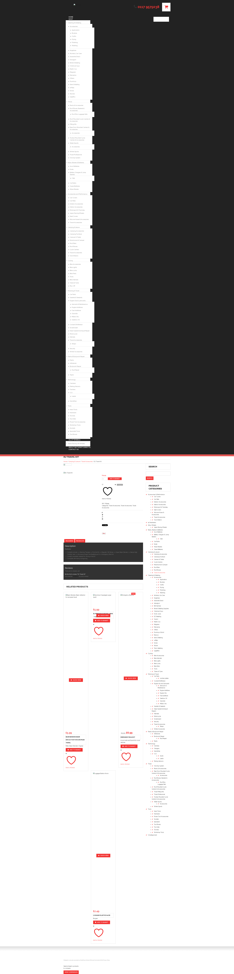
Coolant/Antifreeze (76, 324)
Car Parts (73, 294)
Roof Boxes (73, 246)
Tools (71, 276)
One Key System (159, 766)
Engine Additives (77, 307)
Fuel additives (164, 695)
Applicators (75, 30)
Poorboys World (159, 632)
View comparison (71, 972)
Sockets (72, 428)
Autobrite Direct (75, 56)
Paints (72, 360)
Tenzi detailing (158, 648)
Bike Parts (73, 273)
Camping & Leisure (74, 461)
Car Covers (73, 198)
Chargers (156, 748)
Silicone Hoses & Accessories (79, 219)
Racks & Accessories (76, 105)
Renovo (156, 635)
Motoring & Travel (73, 291)
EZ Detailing (157, 616)
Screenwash (74, 328)
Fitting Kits (73, 124)
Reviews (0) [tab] (80, 541)
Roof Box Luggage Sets (79, 114)
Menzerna (73, 75)
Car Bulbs (73, 183)
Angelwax (73, 50)
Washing (75, 45)
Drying (74, 39)
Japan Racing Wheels (77, 213)
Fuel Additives (76, 310)
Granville (75, 313)
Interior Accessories (76, 207)
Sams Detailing (74, 84)
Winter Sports (74, 151)
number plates (164, 678)
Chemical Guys (75, 66)
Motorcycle (73, 334)
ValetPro (72, 97)
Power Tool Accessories (77, 422)
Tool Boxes (73, 434)
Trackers (72, 389)
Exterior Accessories (76, 204)
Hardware (73, 412)
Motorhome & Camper (77, 240)
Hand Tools (73, 409)
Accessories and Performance (77, 194)
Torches (72, 416)
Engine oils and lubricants (161, 683)
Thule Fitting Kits (159, 791)
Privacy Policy (106, 960)
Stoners (72, 94)
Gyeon (156, 619)
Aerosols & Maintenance (80, 304)
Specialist (157, 821)
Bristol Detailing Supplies (161, 608)
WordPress (83, 960)
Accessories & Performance (156, 494)
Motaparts (66, 960)
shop (71, 19)
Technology (72, 379)
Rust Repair (75, 370)
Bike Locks (73, 270)
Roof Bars (73, 243)
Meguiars (73, 72)
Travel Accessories (76, 222)
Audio (161, 756)
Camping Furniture (76, 234)
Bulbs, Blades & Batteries (76, 162)
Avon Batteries (74, 166)
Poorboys (73, 81)
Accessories (74, 26)
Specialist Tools (75, 431)
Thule (149, 764)
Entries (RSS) (89, 960)
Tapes (72, 375)
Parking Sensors (75, 386)
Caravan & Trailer (75, 237)
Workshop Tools (75, 425)
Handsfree (73, 401)
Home (65, 461)
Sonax (72, 91)
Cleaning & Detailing (74, 23)
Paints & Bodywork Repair (76, 356)
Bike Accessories (75, 264)
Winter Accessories (76, 351)
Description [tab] (69, 541)
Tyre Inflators (74, 256)
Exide (71, 169)
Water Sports (74, 143)
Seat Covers (74, 216)
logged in (76, 576)
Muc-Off (72, 286)
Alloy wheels (74, 440)
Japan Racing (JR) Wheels (76, 443)
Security (72, 348)
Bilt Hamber (157, 606)
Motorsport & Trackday (77, 210)
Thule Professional (76, 155)
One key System (75, 158)
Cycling (70, 260)
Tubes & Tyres (74, 283)
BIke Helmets (74, 280)
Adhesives (73, 363)
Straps (74, 344)
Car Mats (73, 201)
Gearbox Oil (76, 320)
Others (72, 78)
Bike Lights (73, 267)
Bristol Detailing (75, 63)
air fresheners (152, 522)
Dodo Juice (157, 614)
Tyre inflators (158, 520)
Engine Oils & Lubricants (77, 300)
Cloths (74, 36)
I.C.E (71, 392)
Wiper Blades (74, 189)
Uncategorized (152, 835)
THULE (70, 102)
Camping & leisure (74, 227)
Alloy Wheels (152, 525)
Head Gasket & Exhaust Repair (79, 331)
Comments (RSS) (99, 960)
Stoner (156, 645)
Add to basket (115, 478)
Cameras (73, 383)
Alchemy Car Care (76, 53)
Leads (74, 396)
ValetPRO (157, 651)
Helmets (72, 337)
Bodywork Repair (75, 366)
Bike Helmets (158, 658)
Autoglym (73, 60)
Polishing (75, 42)
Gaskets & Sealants (76, 297)
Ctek (73, 178)
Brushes (74, 33)
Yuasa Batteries (75, 186)
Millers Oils (75, 316)
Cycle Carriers (74, 249)
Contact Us (74, 449)
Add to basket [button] (75, 750)
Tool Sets (73, 419)
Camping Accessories (77, 231)
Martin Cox (73, 69)
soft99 (72, 87)
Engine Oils (163, 693)
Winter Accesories (159, 729)
